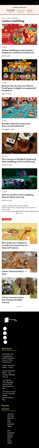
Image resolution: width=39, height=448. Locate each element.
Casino (4, 47)
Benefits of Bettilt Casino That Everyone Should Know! (16, 125)
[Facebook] (5, 328)
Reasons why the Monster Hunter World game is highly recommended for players (19, 88)
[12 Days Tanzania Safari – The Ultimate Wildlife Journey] (19, 287)
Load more (19, 306)
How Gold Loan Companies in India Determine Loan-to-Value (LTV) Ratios (15, 245)
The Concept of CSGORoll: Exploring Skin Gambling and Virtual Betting (19, 160)
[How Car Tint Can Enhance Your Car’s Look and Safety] (4, 414)
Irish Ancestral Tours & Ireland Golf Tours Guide (10, 437)
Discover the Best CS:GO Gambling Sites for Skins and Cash (17, 196)
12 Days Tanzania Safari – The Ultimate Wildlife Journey (13, 300)
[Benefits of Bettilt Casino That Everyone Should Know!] (19, 107)
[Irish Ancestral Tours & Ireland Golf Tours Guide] (4, 431)
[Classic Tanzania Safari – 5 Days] (19, 261)
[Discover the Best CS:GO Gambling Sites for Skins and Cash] (19, 178)
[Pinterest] (5, 337)
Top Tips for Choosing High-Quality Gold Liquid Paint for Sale (8, 384)
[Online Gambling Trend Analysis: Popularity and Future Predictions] (19, 34)
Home (3, 18)
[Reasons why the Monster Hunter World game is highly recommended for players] (19, 69)
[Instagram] (5, 333)
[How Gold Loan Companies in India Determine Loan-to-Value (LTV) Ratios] (19, 233)
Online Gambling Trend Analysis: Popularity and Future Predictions (18, 51)
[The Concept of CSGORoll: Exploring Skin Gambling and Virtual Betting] (19, 143)
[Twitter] (5, 342)
